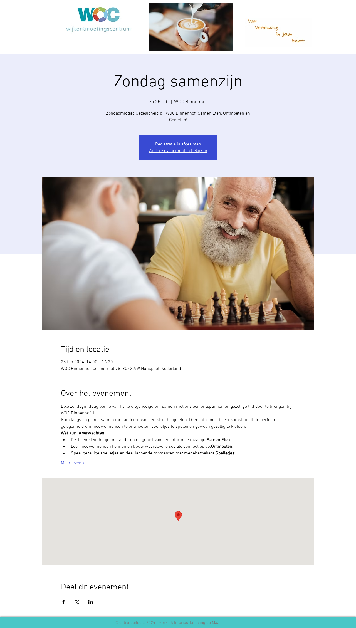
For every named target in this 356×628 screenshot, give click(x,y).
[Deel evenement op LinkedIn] (90, 602)
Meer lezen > (73, 463)
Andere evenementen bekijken (178, 151)
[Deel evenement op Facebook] (63, 602)
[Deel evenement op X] (77, 602)
